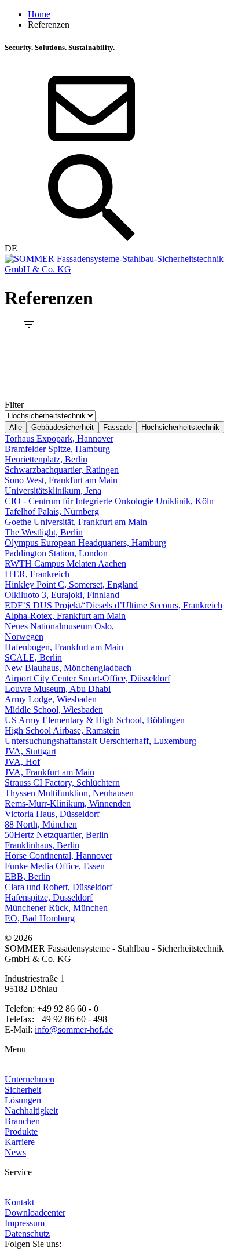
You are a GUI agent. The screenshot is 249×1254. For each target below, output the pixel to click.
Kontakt (19, 1202)
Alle (15, 427)
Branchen (22, 1121)
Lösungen (23, 1100)
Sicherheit (23, 1090)
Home (39, 14)
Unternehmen (29, 1079)
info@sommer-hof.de (74, 1029)
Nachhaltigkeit (31, 1111)
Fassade (117, 427)
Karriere (20, 1142)
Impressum (25, 1223)
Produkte (21, 1131)
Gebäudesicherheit (62, 427)
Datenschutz (27, 1233)
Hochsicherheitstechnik (180, 427)
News (15, 1152)
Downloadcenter (35, 1212)
